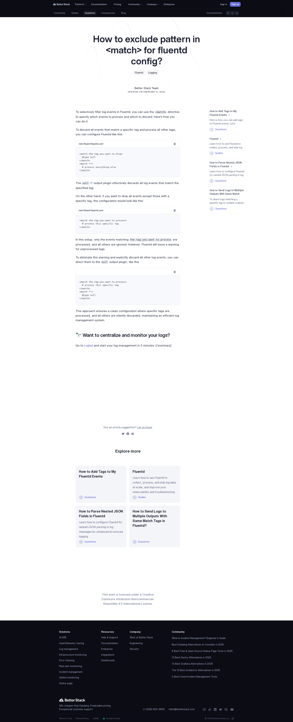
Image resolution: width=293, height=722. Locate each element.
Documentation (214, 13)
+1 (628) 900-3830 (154, 709)
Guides (75, 13)
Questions (90, 13)
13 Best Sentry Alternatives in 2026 (191, 657)
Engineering (136, 643)
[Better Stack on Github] (226, 709)
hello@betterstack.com (182, 709)
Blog (123, 13)
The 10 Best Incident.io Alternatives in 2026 (196, 670)
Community (59, 13)
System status (113, 718)
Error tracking (66, 660)
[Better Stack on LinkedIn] (215, 709)
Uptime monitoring (69, 677)
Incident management (71, 672)
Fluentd (139, 72)
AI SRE (63, 637)
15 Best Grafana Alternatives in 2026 (192, 664)
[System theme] (232, 13)
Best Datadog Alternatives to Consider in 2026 (198, 644)
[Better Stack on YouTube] (232, 709)
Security (134, 649)
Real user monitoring (70, 666)
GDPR (96, 718)
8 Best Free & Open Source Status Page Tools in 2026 (202, 651)
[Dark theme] (237, 13)
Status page (66, 683)
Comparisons (108, 13)
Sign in (223, 4)
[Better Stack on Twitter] (220, 709)
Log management (68, 649)
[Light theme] (228, 13)
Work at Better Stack (141, 637)
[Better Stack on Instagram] (204, 709)
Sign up (235, 4)
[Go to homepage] (61, 4)
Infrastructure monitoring (73, 655)
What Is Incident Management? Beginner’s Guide (199, 638)
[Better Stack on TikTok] (209, 709)
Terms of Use (65, 718)
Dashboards (108, 660)
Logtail (88, 345)
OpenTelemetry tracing (71, 643)
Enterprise (107, 649)
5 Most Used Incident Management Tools (194, 676)
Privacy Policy (82, 718)
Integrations (107, 655)
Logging (152, 72)
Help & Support (109, 637)
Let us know (144, 427)
